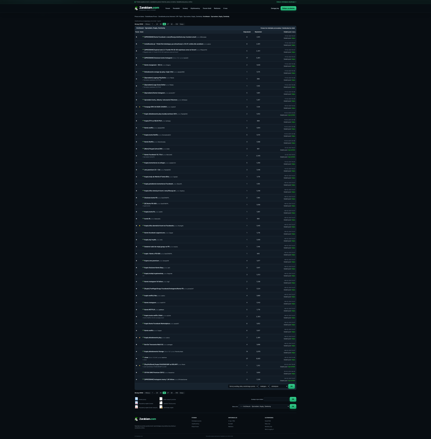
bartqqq (168, 121)
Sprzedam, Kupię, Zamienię (193, 16)
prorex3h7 (172, 93)
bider (168, 149)
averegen (170, 344)
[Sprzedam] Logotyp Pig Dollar (155, 78)
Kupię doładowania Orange (154, 351)
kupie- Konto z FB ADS (152, 253)
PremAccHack (179, 351)
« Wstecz (147, 24)
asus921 (176, 323)
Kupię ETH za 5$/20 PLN (153, 121)
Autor (142, 32)
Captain (175, 177)
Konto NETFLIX (149, 309)
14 (247, 351)
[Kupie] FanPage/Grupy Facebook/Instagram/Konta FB (164, 288)
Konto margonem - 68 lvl (153, 65)
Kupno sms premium (151, 261)
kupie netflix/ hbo (150, 295)
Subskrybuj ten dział (288, 28)
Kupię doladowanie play (153, 337)
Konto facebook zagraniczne (154, 233)
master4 (173, 107)
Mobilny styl (268, 426)
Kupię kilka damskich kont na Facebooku (159, 226)
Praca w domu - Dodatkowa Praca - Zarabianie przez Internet (155, 16)
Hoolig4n (180, 226)
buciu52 (186, 58)
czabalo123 (172, 163)
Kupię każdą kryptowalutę (153, 273)
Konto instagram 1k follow (153, 281)
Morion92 (169, 154)
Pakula (172, 78)
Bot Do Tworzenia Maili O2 (153, 344)
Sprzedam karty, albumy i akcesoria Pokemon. (161, 100)
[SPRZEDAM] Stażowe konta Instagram (158, 58)
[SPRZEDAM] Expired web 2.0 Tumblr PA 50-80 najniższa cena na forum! (170, 50)
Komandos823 (166, 135)
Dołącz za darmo (288, 8)
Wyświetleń (258, 32)
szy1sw (169, 315)
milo (161, 240)
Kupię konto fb (149, 212)
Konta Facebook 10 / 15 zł (153, 154)
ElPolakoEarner (182, 379)
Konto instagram (150, 302)
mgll (168, 281)
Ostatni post (287, 32)
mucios (176, 247)
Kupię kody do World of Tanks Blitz (156, 177)
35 (161, 24)
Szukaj (185, 8)
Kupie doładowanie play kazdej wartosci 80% (160, 114)
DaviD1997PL (165, 198)
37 (168, 24)
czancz (163, 295)
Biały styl (267, 424)
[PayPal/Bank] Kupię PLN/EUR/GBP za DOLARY (161, 364)
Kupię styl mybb (150, 240)
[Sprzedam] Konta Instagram (154, 93)
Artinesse (184, 100)
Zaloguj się (275, 8)
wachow (164, 357)
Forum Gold (207, 8)
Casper (171, 233)
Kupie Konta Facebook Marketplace (157, 323)
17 (247, 58)
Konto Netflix (149, 142)
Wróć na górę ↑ (269, 429)
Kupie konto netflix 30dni (153, 315)
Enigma (168, 65)
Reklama (217, 8)
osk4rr (161, 212)
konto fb (147, 219)
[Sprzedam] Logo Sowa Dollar (155, 85)
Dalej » (182, 24)
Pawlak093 (184, 114)
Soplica (182, 191)
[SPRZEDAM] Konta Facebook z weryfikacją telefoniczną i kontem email (170, 37)
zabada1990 (181, 72)
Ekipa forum (195, 426)
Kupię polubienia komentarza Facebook (158, 184)
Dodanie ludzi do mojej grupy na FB (156, 247)
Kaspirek (169, 273)
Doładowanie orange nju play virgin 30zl (158, 72)
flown (183, 364)
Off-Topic (179, 16)
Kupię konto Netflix (151, 135)
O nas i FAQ (231, 421)
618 (177, 24)
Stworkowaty (161, 142)
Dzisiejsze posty (196, 421)
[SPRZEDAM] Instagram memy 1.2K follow (159, 379)
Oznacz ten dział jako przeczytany (271, 28)
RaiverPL (179, 184)
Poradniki (176, 8)
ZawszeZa (157, 219)
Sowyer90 (166, 261)
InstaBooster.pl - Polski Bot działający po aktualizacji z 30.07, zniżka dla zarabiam (173, 44)
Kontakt (230, 424)
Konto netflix (148, 128)
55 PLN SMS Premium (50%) (154, 372)
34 (157, 24)
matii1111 (162, 302)
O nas (225, 8)
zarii (169, 267)
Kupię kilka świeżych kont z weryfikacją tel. (160, 191)
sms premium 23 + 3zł (152, 170)
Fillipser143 (203, 50)
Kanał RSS (268, 421)
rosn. (293, 32)
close (146, 357)
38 (171, 24)
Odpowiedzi (247, 32)
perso (209, 44)
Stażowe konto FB (150, 198)
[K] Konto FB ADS (150, 203)
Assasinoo (171, 372)
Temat (137, 32)
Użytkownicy (195, 8)
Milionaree (203, 37)
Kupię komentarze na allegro (154, 163)
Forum (168, 8)
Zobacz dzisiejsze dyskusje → (286, 2)
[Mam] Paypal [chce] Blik (153, 149)
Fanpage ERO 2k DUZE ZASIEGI (155, 107)
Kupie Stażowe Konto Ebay (154, 267)
